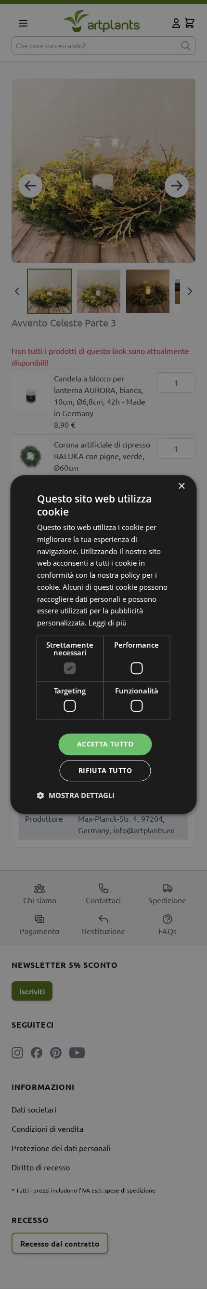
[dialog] (103, 644)
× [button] (181, 486)
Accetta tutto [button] (105, 744)
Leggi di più (108, 622)
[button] (76, 795)
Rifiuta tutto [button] (105, 770)
